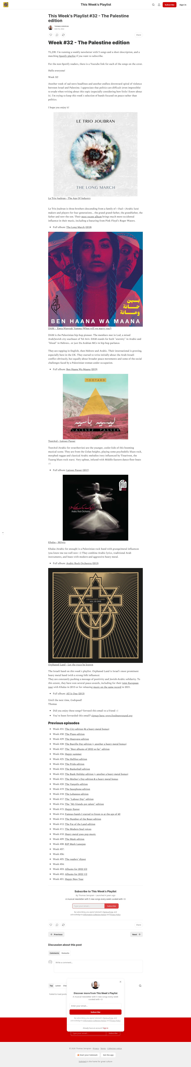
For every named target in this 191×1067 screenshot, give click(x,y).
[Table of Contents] (3, 533)
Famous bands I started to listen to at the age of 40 (92, 814)
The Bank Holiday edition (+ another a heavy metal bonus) (96, 774)
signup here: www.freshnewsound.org (111, 716)
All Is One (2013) (75, 694)
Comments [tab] (54, 953)
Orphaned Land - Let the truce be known (70, 665)
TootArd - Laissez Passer (61, 441)
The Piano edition (75, 734)
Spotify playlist (67, 56)
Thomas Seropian (61, 26)
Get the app (108, 1055)
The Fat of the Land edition (80, 824)
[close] (120, 982)
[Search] (153, 4)
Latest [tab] (58, 986)
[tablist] (59, 953)
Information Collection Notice (94, 1020)
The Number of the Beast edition (83, 819)
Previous (58, 934)
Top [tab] (51, 986)
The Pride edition (74, 764)
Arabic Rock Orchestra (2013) (82, 563)
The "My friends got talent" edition (84, 804)
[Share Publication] (159, 4)
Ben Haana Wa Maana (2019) (81, 369)
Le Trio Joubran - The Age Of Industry (69, 198)
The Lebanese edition (76, 794)
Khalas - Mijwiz (56, 542)
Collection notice (114, 1048)
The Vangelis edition (76, 784)
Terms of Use (108, 1018)
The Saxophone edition (77, 789)
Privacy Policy (115, 1020)
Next (134, 934)
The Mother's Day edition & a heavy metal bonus (91, 779)
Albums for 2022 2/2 (76, 869)
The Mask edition (74, 839)
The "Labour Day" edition (79, 799)
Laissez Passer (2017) (77, 470)
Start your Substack (89, 1055)
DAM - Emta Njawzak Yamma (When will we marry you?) (79, 328)
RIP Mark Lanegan (75, 844)
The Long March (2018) (79, 227)
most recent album (91, 217)
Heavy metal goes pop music (80, 834)
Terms (103, 1048)
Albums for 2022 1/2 (76, 874)
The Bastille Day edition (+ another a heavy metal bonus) (96, 744)
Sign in (183, 4)
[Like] (50, 35)
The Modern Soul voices (78, 829)
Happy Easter (72, 809)
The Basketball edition (77, 769)
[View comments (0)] (57, 35)
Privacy (96, 1048)
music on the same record (107, 687)
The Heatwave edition (77, 739)
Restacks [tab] (65, 953)
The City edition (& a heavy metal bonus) (87, 729)
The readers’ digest (75, 859)
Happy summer (73, 754)
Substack (83, 1061)
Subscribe (169, 4)
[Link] (44, 42)
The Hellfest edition (76, 759)
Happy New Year (74, 879)
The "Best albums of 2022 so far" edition (87, 749)
